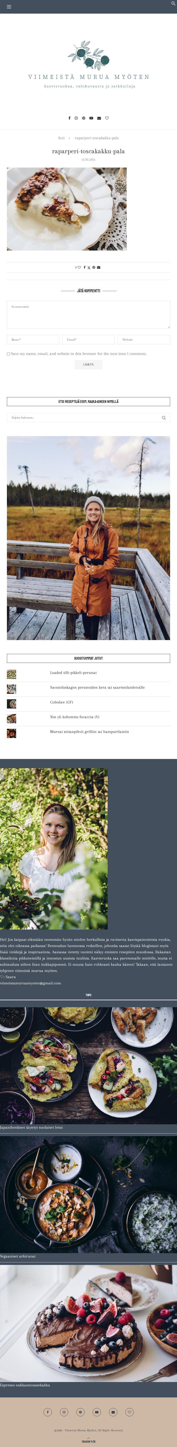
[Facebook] (69, 118)
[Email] (99, 118)
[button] (173, 4)
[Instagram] (76, 118)
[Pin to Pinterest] (93, 267)
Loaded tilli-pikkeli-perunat (73, 672)
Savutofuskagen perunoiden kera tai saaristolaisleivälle (97, 687)
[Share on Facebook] (85, 267)
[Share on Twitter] (89, 267)
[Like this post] (79, 267)
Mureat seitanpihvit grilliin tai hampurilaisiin (89, 731)
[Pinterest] (83, 118)
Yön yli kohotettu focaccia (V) (74, 717)
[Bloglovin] (107, 118)
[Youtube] (91, 118)
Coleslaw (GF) (61, 702)
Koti (61, 138)
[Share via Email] (98, 267)
